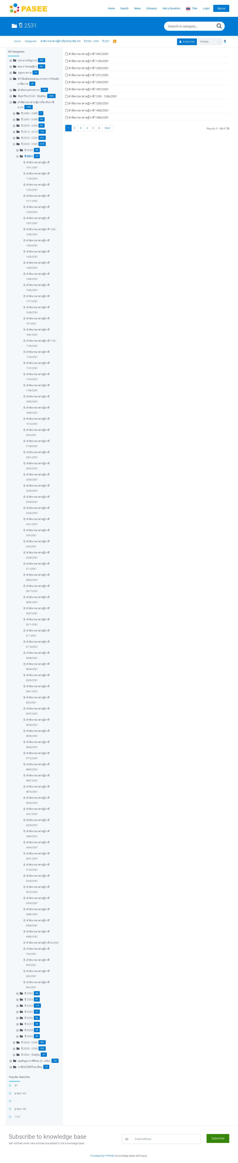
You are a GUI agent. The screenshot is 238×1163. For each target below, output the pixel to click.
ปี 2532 (29, 993)
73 (35, 72)
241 (42, 138)
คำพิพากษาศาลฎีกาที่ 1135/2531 (88, 61)
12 (46, 1067)
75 (37, 156)
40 (41, 119)
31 (37, 1011)
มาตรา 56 (20, 1108)
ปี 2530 (29, 150)
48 (37, 993)
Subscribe (188, 41)
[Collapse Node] (11, 102)
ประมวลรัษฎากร (27, 60)
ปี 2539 (29, 1036)
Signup (221, 8)
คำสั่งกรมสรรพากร (29, 89)
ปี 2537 (29, 1024)
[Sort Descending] (224, 41)
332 (41, 60)
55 (37, 150)
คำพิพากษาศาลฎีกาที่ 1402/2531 (88, 110)
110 (37, 1005)
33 (32, 83)
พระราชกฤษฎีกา (27, 66)
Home (17, 41)
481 (41, 66)
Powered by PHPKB (102, 1155)
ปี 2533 (29, 999)
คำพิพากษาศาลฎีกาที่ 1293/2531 (88, 82)
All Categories (16, 51)
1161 (18, 1116)
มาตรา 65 (20, 1093)
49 (37, 1030)
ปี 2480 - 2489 (29, 113)
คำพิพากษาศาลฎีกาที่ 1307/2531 (88, 89)
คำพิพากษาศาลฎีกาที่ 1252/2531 (88, 68)
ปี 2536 (29, 1017)
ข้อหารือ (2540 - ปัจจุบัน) (32, 96)
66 (37, 1018)
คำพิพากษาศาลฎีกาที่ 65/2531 (42, 942)
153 (55, 1061)
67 (37, 999)
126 (42, 131)
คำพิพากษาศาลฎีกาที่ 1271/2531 (88, 75)
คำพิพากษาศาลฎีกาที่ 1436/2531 (88, 117)
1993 (28, 107)
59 (37, 1036)
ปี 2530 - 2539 (91, 41)
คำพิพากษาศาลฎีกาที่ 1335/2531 (88, 103)
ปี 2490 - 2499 (29, 119)
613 (42, 144)
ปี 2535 (29, 1011)
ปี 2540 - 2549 (29, 1042)
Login (206, 8)
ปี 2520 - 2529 (29, 137)
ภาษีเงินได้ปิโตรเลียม (30, 1066)
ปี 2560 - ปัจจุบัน (30, 1054)
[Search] (219, 25)
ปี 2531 (106, 41)
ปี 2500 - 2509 (29, 125)
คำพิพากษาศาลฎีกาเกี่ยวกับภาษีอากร (61, 41)
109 (44, 90)
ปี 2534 (29, 1005)
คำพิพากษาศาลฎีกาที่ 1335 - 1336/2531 (92, 96)
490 (42, 1042)
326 (42, 1048)
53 (37, 1024)
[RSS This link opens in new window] (114, 41)
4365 (51, 96)
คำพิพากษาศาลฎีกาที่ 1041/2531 (88, 54)
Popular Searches (19, 1076)
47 (16, 1085)
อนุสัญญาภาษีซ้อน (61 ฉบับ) (34, 1060)
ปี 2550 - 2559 (29, 1048)
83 (41, 125)
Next (107, 128)
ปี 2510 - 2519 (29, 131)
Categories (30, 41)
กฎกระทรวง (25, 72)
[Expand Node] (11, 60)
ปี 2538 (29, 1030)
